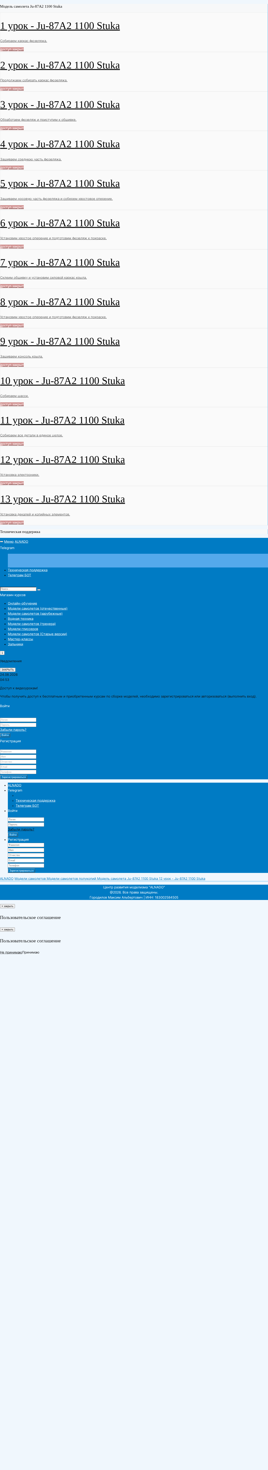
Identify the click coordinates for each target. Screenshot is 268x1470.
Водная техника (20, 619)
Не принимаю (11, 952)
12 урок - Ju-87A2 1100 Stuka (182, 879)
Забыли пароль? (13, 730)
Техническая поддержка (27, 570)
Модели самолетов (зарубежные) (35, 614)
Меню (9, 542)
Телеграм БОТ (19, 575)
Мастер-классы (20, 639)
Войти (5, 735)
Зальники (15, 644)
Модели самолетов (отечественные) (37, 608)
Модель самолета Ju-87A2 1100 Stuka (128, 879)
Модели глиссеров (23, 629)
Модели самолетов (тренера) (32, 624)
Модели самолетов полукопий (72, 879)
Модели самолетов (31, 879)
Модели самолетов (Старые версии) (37, 634)
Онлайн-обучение (22, 603)
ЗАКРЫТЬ (8, 669)
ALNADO (21, 542)
